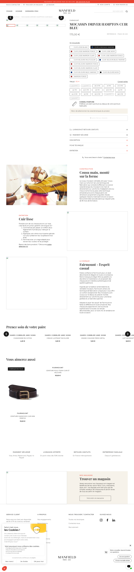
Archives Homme (43, 543)
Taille (72, 82)
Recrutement (73, 527)
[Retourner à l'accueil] (67, 11)
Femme (9, 11)
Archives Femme (43, 539)
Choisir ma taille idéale (122, 560)
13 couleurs (75, 43)
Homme (19, 11)
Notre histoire (42, 523)
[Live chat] (129, 566)
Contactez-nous (74, 523)
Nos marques (42, 531)
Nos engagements (44, 519)
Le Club (40, 527)
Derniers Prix (31, 11)
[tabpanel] (35, 20)
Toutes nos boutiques (76, 519)
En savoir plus (83, 2)
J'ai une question (124, 556)
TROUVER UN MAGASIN (95, 498)
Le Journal (41, 535)
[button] (10, 17)
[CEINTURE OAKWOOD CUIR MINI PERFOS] (22, 388)
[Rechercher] (126, 11)
